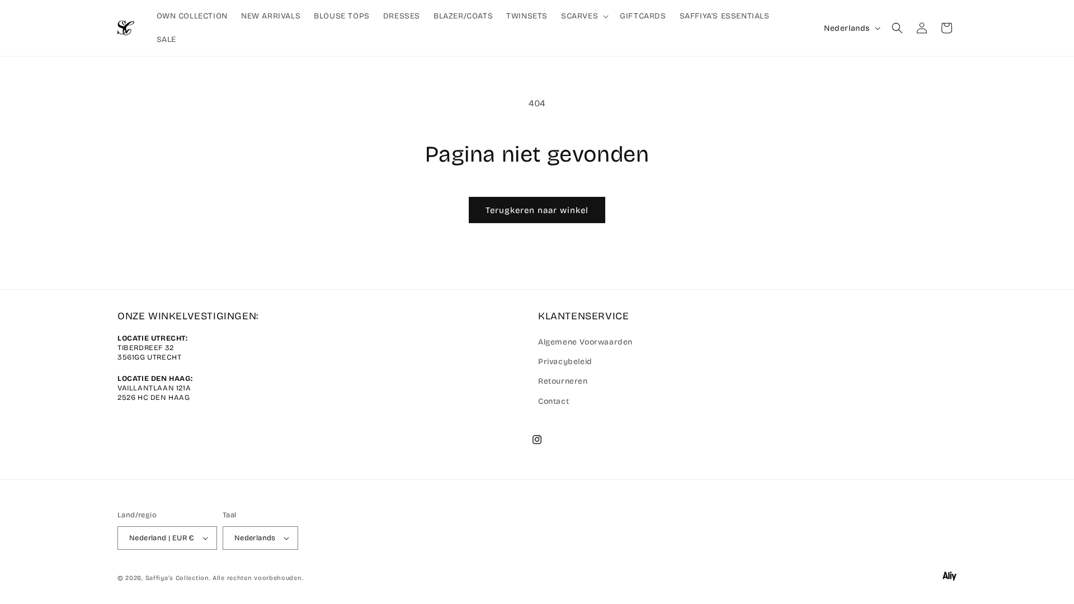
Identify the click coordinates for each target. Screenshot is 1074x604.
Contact (553, 401)
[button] (583, 16)
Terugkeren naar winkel (537, 210)
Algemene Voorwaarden (585, 342)
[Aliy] (950, 578)
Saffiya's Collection (177, 578)
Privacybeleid (565, 361)
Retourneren (563, 381)
